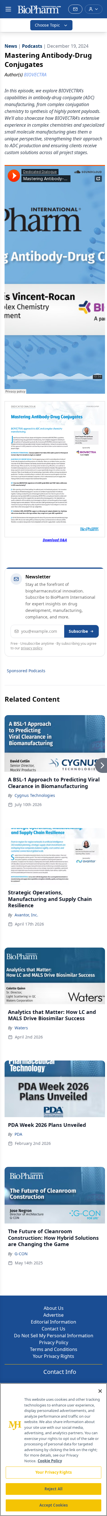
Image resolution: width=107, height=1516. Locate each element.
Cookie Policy (50, 1460)
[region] (53, 1449)
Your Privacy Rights (53, 1356)
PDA (18, 1134)
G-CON (21, 1253)
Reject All (53, 1488)
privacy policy (31, 648)
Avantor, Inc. (26, 915)
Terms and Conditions (53, 1349)
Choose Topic (47, 25)
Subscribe (78, 631)
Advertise (53, 1315)
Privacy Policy (53, 1342)
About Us (54, 1308)
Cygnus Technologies (35, 795)
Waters (21, 1027)
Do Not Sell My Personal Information (53, 1335)
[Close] (100, 1391)
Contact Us (53, 1329)
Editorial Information (53, 1322)
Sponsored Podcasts (26, 670)
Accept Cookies (53, 1505)
